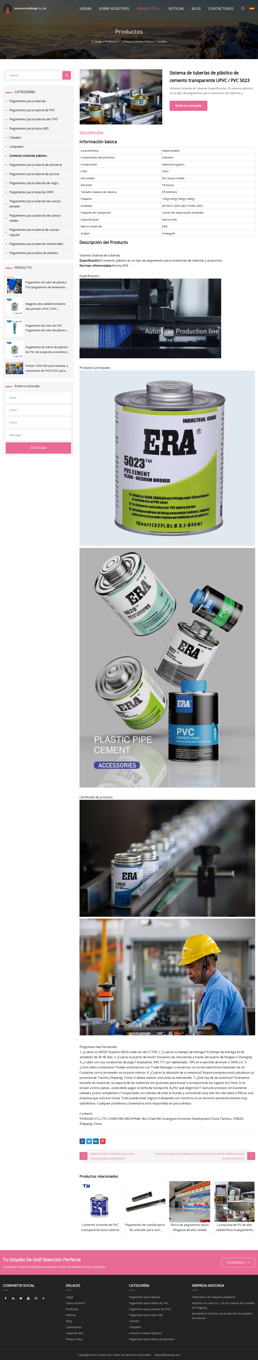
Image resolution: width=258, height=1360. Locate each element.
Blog (196, 8)
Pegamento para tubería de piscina (34, 174)
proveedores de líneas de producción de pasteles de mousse (222, 1316)
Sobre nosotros (114, 8)
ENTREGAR (38, 448)
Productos (147, 8)
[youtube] (28, 1298)
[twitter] (21, 1298)
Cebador (15, 137)
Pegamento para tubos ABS (29, 128)
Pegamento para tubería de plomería (35, 165)
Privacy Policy (74, 1339)
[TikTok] (43, 1298)
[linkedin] (13, 1298)
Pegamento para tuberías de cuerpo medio (35, 218)
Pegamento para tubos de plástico (33, 253)
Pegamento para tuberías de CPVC (33, 119)
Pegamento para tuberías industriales (36, 244)
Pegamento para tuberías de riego (33, 183)
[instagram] (36, 1298)
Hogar (85, 8)
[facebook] (5, 1298)
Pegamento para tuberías (27, 101)
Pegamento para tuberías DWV (31, 192)
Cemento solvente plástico (137, 41)
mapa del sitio (74, 1333)
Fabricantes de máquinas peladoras (214, 1297)
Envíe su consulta (188, 105)
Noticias (176, 8)
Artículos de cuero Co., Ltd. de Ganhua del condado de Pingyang (223, 1305)
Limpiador (16, 146)
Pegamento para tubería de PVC (32, 110)
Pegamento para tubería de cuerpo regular (34, 232)
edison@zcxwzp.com (167, 1355)
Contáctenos (220, 8)
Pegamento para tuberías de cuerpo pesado (35, 203)
